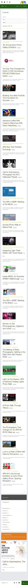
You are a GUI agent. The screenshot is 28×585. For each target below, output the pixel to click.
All (11, 25)
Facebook (7, 2)
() (6, 508)
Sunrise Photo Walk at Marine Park (12, 225)
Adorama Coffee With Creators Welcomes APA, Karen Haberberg (13, 122)
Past (9, 25)
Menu (2, 2)
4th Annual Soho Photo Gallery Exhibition (12, 46)
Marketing (4, 144)
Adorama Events (16, 118)
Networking (7, 42)
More (3, 569)
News (3, 542)
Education (21, 143)
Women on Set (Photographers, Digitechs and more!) (13, 326)
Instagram (10, 2)
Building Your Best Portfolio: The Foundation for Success (14, 97)
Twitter (4, 2)
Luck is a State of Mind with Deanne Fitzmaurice (14, 452)
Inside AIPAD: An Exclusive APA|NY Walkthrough (13, 277)
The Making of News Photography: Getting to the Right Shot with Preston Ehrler (14, 353)
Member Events (22, 118)
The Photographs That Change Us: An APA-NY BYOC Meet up (12, 429)
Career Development (16, 41)
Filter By (4, 16)
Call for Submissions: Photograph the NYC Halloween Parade (11, 174)
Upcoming (5, 25)
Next (24, 491)
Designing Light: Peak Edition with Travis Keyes (12, 251)
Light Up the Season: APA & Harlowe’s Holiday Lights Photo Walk (13, 381)
